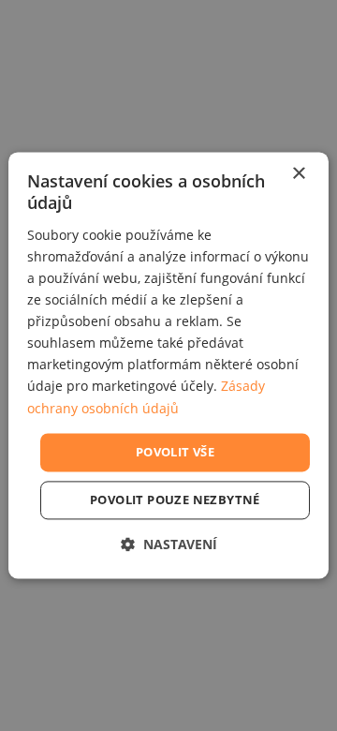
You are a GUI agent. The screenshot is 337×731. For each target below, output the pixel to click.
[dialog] (168, 365)
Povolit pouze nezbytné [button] (175, 500)
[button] (169, 545)
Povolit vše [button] (175, 451)
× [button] (298, 174)
